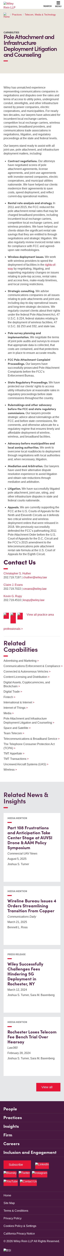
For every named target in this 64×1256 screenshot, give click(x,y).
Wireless (8, 769)
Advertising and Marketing (19, 660)
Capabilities (11, 32)
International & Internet (17, 702)
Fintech (7, 697)
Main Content (20, 3)
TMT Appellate (12, 753)
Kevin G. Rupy (13, 596)
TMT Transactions (14, 758)
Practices (17, 14)
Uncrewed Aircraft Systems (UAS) (24, 764)
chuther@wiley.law (35, 577)
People (10, 1109)
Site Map (9, 1203)
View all (46, 1087)
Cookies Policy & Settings (20, 1225)
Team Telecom (12, 733)
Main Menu (22, 3)
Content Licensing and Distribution (24, 676)
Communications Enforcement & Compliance (31, 666)
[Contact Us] (28, 1183)
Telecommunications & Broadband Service (29, 738)
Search (47, 6)
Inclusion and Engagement (30, 1152)
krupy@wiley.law (33, 600)
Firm (7, 1135)
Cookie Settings (19, 3)
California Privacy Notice (19, 1233)
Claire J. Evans (13, 584)
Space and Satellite (15, 727)
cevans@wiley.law (35, 588)
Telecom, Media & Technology (40, 14)
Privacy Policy (13, 1218)
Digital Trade (11, 691)
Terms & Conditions (16, 1210)
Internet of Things (13, 707)
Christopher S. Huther (17, 573)
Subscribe (16, 1164)
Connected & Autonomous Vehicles (25, 671)
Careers (11, 1143)
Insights (11, 1126)
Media (6, 713)
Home (7, 1195)
